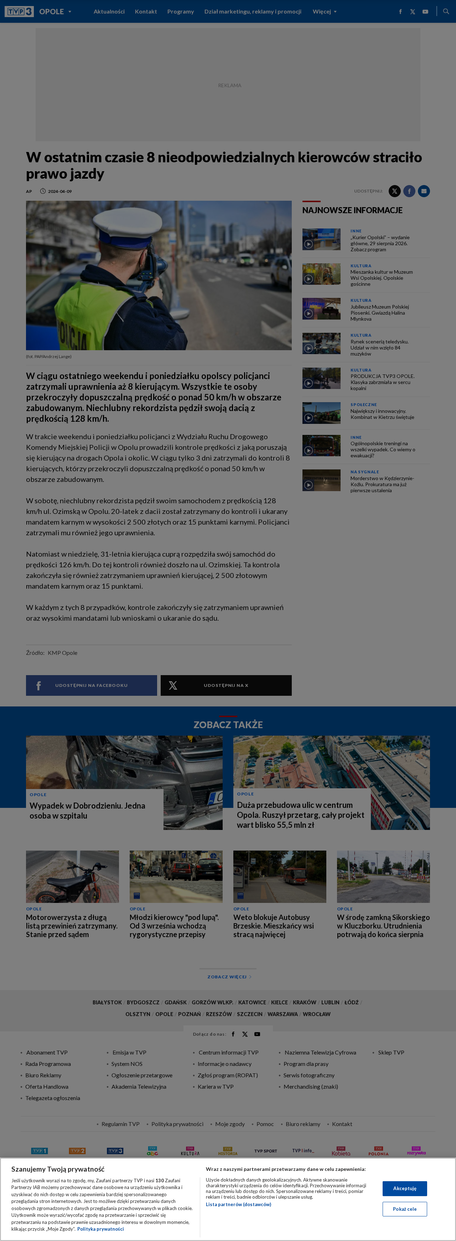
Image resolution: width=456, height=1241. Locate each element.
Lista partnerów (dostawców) (238, 1204)
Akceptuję (404, 1188)
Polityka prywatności (100, 1229)
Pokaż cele (405, 1208)
